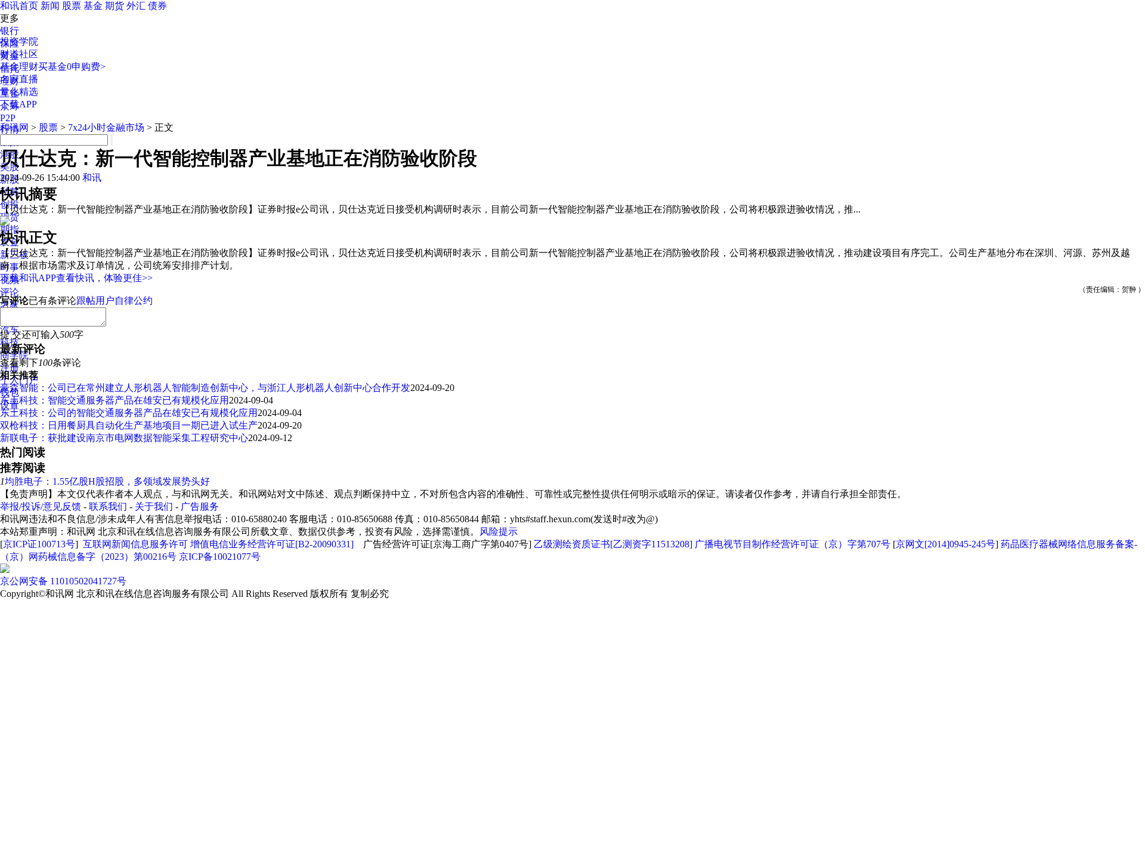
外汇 (136, 6)
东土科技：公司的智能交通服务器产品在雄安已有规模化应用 (129, 413)
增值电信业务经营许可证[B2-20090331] (272, 544)
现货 (9, 217)
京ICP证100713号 (39, 544)
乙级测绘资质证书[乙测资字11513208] (613, 544)
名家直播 (19, 79)
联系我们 (108, 506)
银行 (9, 31)
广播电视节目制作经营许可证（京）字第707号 (792, 544)
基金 (93, 6)
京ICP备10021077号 (220, 557)
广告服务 (200, 506)
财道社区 (19, 54)
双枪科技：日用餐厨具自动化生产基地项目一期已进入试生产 (129, 425)
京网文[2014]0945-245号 (945, 544)
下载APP (18, 104)
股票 (71, 6)
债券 (157, 6)
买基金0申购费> (72, 66)
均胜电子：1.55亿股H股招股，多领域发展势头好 (107, 481)
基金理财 (19, 66)
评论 (9, 292)
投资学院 (19, 41)
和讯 (91, 178)
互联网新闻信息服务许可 (135, 544)
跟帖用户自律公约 (114, 300)
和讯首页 (19, 6)
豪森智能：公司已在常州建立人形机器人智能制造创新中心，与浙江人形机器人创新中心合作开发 (205, 388)
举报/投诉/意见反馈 (40, 506)
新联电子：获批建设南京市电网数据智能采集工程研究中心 (124, 438)
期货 (114, 6)
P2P (8, 118)
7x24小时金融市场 (106, 127)
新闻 (50, 6)
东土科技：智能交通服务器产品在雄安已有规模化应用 (114, 400)
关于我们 (154, 506)
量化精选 (19, 92)
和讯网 (14, 127)
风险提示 (498, 531)
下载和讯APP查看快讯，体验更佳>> (76, 278)
